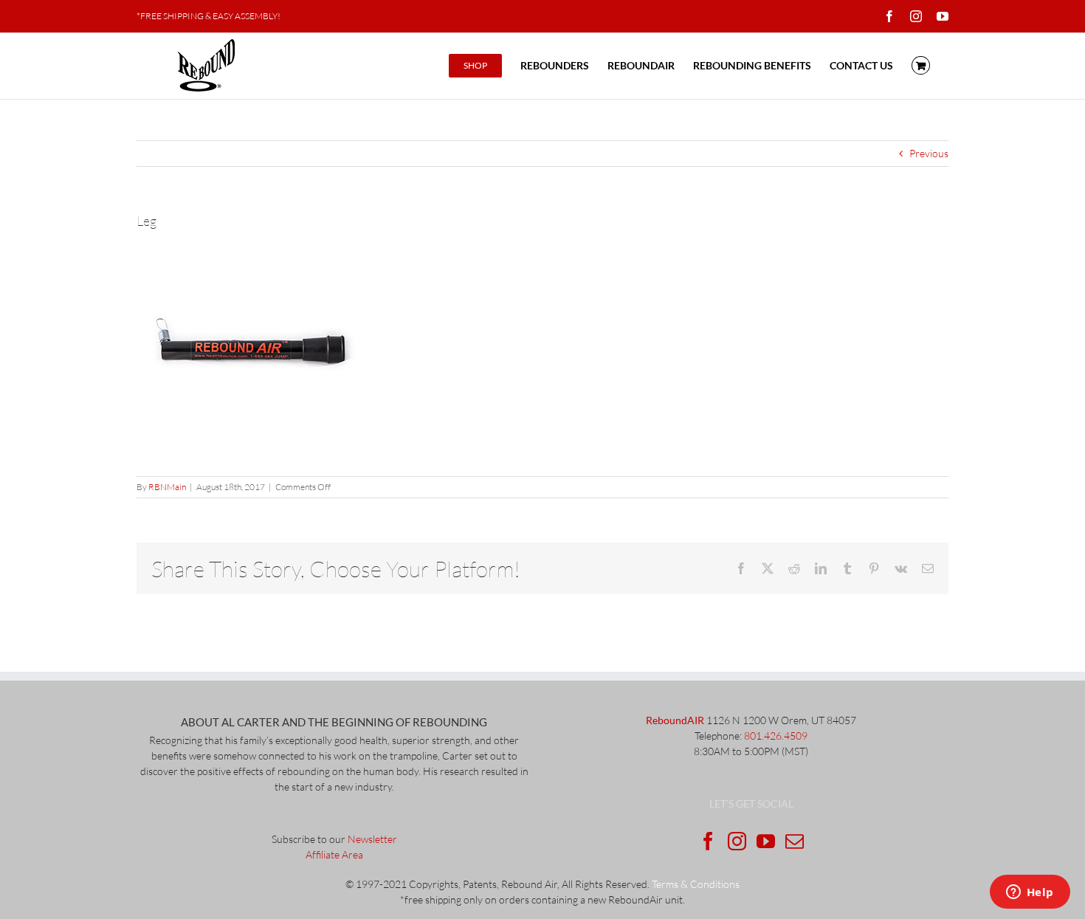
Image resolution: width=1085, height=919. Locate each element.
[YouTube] (766, 841)
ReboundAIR (675, 720)
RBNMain (167, 486)
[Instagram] (737, 841)
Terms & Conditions (696, 884)
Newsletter (372, 839)
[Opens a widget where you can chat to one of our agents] (1029, 893)
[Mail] (794, 841)
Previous (928, 153)
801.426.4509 (775, 735)
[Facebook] (708, 841)
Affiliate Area (334, 854)
